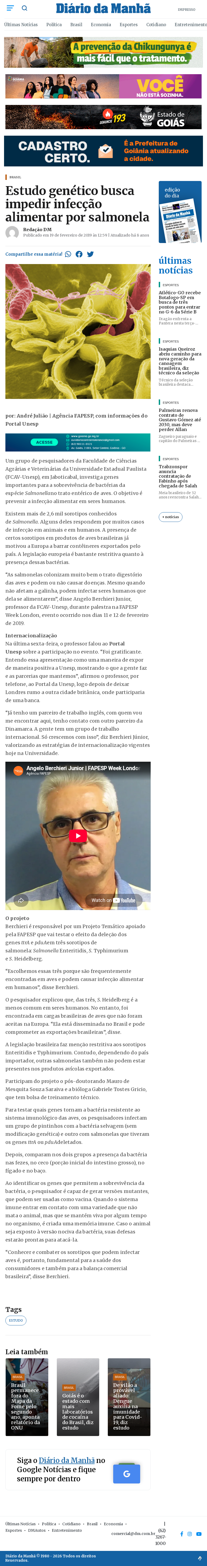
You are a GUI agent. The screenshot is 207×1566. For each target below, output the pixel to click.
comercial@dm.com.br (133, 1533)
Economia (101, 24)
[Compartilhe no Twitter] (90, 254)
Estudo (16, 1320)
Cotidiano (156, 24)
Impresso (186, 10)
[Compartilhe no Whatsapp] (68, 254)
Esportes (129, 24)
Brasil (76, 24)
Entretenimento (67, 1530)
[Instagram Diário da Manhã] (190, 1533)
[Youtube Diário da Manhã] (199, 1533)
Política (54, 24)
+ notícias (170, 517)
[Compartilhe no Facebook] (78, 254)
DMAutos (37, 1530)
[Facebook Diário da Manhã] (181, 1533)
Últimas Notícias (21, 24)
